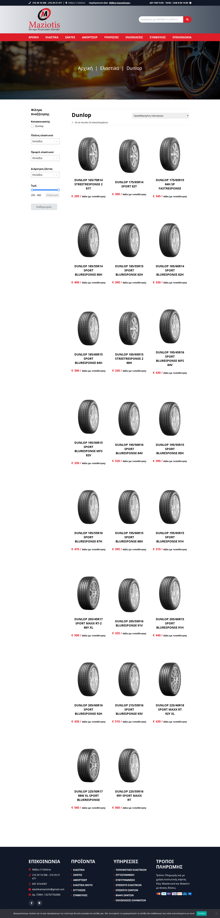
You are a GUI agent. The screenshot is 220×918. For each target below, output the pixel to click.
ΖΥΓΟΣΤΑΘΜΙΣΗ (125, 875)
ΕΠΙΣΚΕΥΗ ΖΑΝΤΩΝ (127, 890)
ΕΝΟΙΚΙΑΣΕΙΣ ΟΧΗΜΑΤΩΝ (131, 900)
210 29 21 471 (55, 2)
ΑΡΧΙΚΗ (34, 37)
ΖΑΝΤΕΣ (70, 37)
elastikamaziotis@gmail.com (48, 889)
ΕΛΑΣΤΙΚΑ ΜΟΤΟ (83, 885)
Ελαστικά (109, 68)
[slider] (32, 190)
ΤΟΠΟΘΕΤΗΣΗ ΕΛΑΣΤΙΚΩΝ (131, 869)
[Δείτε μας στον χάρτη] (39, 903)
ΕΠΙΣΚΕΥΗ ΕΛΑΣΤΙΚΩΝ (129, 885)
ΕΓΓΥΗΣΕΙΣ (79, 890)
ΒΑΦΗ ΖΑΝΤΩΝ (125, 895)
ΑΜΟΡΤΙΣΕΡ (89, 37)
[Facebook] (32, 903)
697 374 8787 (39, 884)
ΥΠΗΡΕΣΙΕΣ (111, 37)
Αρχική (85, 68)
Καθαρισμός (52, 195)
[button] (45, 126)
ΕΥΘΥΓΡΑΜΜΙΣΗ (125, 880)
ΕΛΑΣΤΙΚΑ (51, 37)
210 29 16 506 (39, 2)
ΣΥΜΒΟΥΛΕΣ (158, 37)
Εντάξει (201, 913)
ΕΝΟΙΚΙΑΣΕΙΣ (134, 37)
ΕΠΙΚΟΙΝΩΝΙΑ (182, 37)
